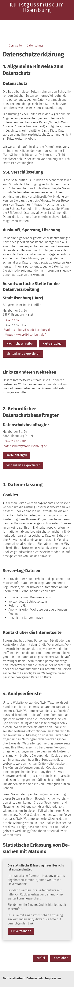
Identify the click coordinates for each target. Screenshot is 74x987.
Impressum (53, 978)
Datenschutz (35, 45)
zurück (41, 958)
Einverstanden (21, 931)
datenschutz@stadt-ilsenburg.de (25, 446)
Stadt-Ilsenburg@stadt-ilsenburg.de (27, 330)
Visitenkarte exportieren (23, 353)
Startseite (15, 45)
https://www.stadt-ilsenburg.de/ (24, 334)
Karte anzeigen (53, 343)
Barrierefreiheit (14, 978)
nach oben (61, 958)
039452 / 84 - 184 (14, 441)
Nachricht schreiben (20, 343)
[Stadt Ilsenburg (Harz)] (37, 327)
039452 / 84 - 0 (13, 320)
